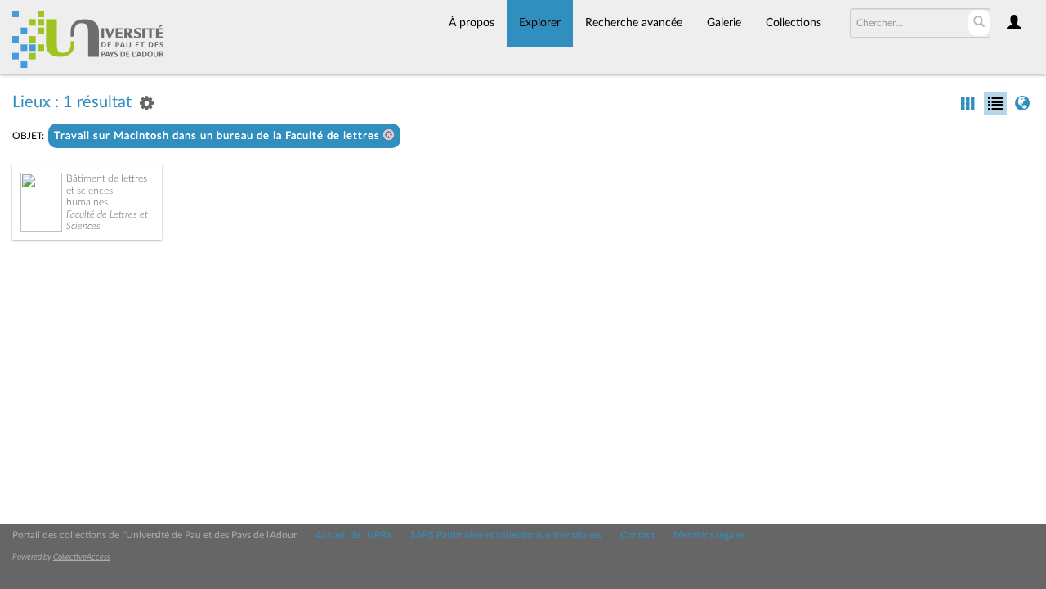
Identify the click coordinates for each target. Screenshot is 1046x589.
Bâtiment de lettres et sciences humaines (106, 190)
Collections (793, 23)
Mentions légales (709, 535)
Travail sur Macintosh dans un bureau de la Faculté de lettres (218, 136)
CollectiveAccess (81, 557)
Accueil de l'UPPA (353, 535)
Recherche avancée (633, 23)
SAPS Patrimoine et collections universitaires (505, 535)
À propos (471, 23)
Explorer (540, 23)
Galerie (724, 23)
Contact (637, 535)
